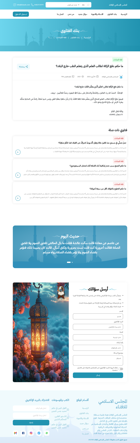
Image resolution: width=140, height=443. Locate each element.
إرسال (98, 375)
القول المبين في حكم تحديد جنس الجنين (59, 410)
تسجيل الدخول (21, 14)
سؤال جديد (82, 14)
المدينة (121, 332)
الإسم (121, 311)
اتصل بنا (60, 14)
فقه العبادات (61, 37)
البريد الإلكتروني (118, 321)
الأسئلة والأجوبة (97, 14)
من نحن (71, 14)
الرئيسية (124, 14)
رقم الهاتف (119, 342)
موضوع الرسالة (118, 353)
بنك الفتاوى (112, 14)
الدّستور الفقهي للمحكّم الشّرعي (60, 418)
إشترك (31, 422)
